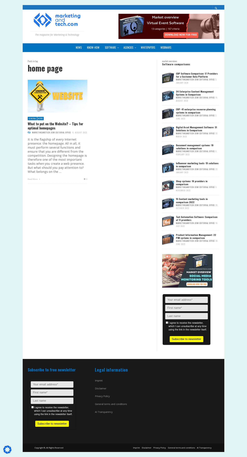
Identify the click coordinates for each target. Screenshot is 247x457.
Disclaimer (100, 388)
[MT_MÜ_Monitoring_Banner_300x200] (187, 270)
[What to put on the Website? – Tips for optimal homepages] (52, 96)
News (40, 118)
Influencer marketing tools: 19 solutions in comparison (197, 164)
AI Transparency (104, 412)
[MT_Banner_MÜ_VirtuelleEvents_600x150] (168, 26)
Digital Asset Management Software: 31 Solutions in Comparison (196, 128)
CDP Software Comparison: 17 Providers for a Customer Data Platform (197, 75)
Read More (33, 179)
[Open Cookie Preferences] (7, 452)
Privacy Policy (102, 396)
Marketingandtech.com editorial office (51, 132)
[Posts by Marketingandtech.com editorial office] (29, 132)
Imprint (99, 380)
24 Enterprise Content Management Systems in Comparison (195, 93)
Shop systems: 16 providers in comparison (192, 182)
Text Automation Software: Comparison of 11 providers (196, 218)
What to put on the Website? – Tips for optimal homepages (55, 126)
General (32, 118)
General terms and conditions (111, 404)
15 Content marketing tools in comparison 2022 (192, 200)
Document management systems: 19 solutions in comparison (194, 146)
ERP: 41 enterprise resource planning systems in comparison (196, 110)
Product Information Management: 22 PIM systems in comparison (196, 236)
